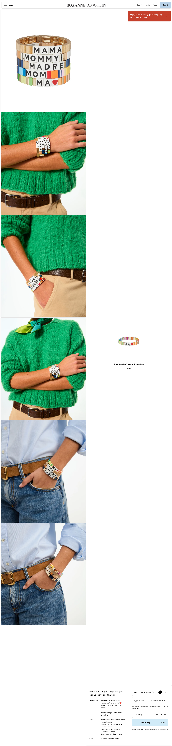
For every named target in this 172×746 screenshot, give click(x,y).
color (146, 693)
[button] (150, 722)
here (120, 734)
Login (148, 5)
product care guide (112, 739)
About (155, 5)
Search (139, 5)
